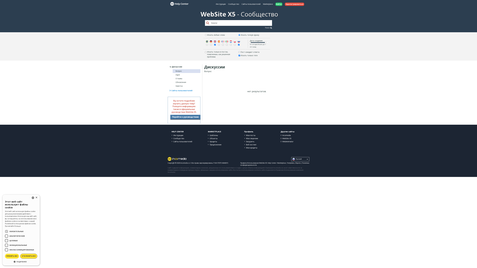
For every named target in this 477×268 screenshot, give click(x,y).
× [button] (36, 198)
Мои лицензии (252, 138)
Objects (297, 163)
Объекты (214, 138)
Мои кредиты (251, 148)
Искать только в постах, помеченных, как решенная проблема (218, 54)
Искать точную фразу (250, 35)
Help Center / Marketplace (277, 163)
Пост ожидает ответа (250, 52)
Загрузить (250, 141)
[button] (21, 261)
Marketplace (268, 4)
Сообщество (233, 4)
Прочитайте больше (13, 226)
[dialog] (21, 230)
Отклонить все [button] (29, 256)
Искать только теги (249, 55)
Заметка (179, 86)
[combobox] (33, 198)
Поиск (267, 28)
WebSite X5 (286, 138)
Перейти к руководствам (185, 117)
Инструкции (221, 4)
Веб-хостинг (251, 144)
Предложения (215, 144)
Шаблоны (214, 135)
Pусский (299, 159)
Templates (290, 163)
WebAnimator (287, 141)
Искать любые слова (216, 35)
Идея (178, 75)
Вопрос (179, 71)
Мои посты (250, 135)
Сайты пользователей (251, 4)
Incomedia (286, 135)
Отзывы (179, 78)
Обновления (181, 82)
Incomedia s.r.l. (185, 163)
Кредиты (213, 141)
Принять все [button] (12, 256)
